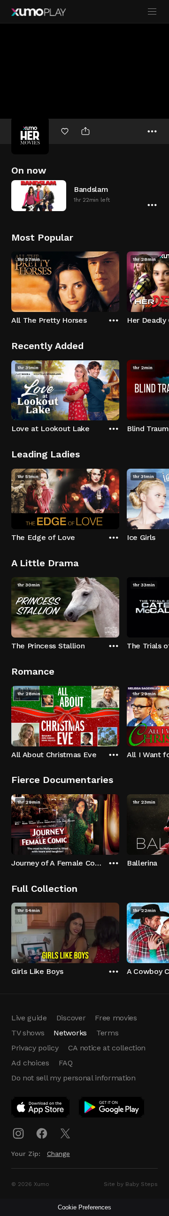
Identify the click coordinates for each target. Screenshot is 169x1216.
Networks (70, 1032)
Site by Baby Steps (131, 1184)
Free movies (116, 1017)
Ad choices (30, 1062)
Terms (107, 1032)
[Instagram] (18, 1133)
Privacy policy (35, 1047)
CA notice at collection (107, 1047)
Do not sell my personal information (73, 1077)
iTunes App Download (40, 1109)
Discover (70, 1017)
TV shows (27, 1032)
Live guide (29, 1017)
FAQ (66, 1062)
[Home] (38, 12)
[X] (65, 1133)
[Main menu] (152, 11)
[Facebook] (42, 1133)
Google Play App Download (112, 1109)
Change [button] (58, 1153)
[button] (84, 195)
